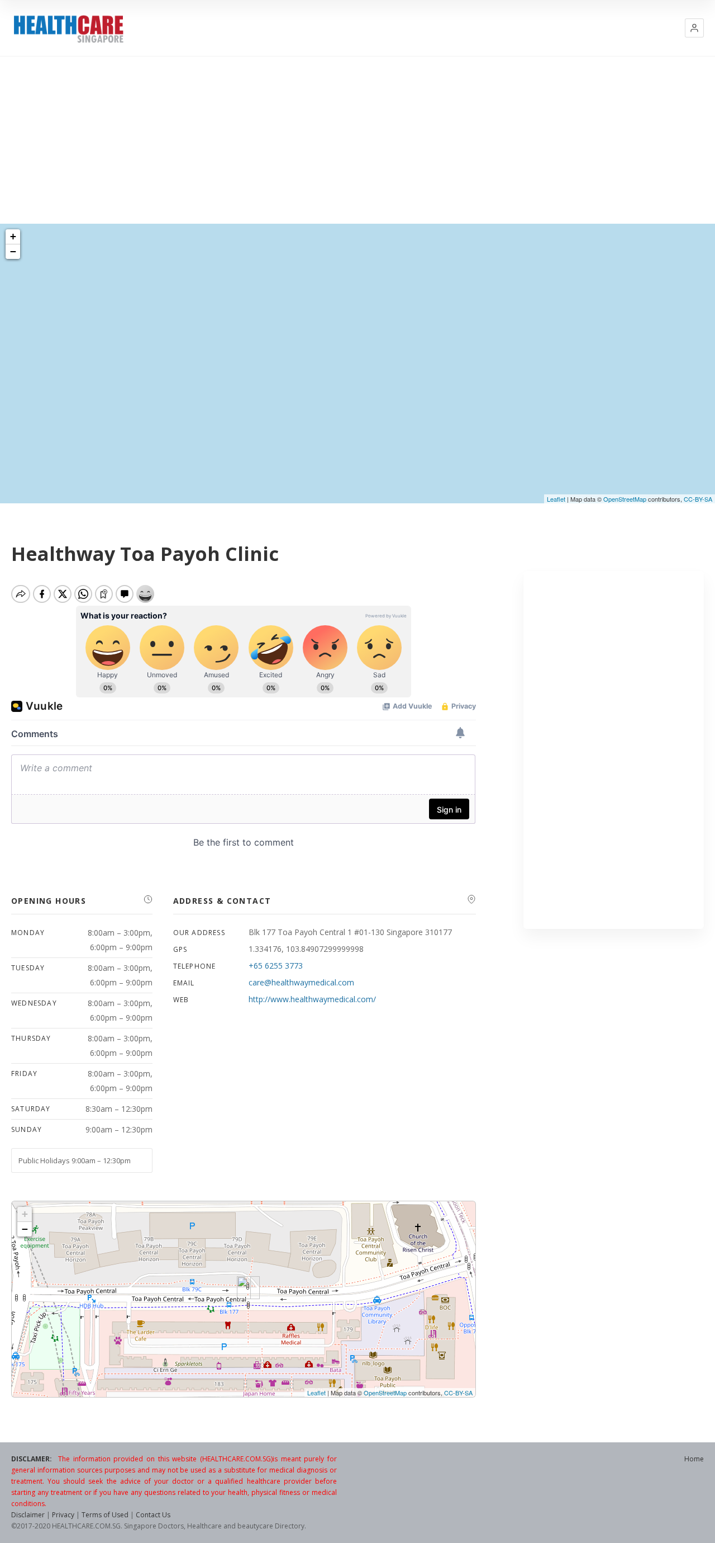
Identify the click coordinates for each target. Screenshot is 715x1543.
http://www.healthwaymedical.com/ (312, 999)
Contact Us (153, 1515)
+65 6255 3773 (276, 965)
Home (694, 1459)
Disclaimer (28, 1515)
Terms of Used (105, 1515)
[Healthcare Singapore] (68, 29)
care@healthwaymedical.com (301, 982)
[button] (694, 27)
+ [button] (13, 236)
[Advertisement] (357, 140)
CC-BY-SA (698, 498)
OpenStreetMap (624, 498)
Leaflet (556, 498)
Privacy (63, 1515)
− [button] (13, 251)
